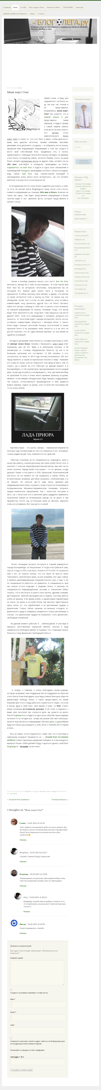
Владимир (24, 874)
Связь (32, 13)
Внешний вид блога (82, 248)
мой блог (27, 173)
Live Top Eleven (83, 198)
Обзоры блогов (81, 277)
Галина (23, 823)
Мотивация (79, 269)
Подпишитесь (19, 715)
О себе (23, 7)
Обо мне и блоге (48, 192)
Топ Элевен (79, 289)
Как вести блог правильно (18, 799)
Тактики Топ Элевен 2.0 (83, 194)
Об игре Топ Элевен (83, 184)
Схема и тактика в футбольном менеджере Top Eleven (81, 356)
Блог (15, 7)
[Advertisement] (50, 65)
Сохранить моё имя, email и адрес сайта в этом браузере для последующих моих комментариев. (37, 1042)
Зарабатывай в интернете (15, 13)
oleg (20, 88)
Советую (79, 7)
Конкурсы (25, 170)
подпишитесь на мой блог (19, 167)
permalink (13, 794)
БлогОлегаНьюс (81, 244)
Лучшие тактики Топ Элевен (83, 187)
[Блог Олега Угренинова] (50, 31)
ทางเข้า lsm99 (80, 330)
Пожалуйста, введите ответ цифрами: (27, 1050)
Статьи (41, 13)
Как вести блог (53, 7)
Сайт (12, 1025)
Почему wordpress (60, 799)
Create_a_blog (80, 235)
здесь (51, 721)
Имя (12, 999)
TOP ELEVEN (68, 7)
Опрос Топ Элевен (83, 191)
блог (48, 791)
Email (13, 1012)
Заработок (79, 261)
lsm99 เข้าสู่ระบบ (81, 339)
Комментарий (16, 958)
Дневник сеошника (82, 254)
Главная (7, 7)
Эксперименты (80, 293)
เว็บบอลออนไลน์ (80, 322)
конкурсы (54, 791)
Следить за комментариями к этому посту (29, 993)
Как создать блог (36, 7)
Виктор (23, 924)
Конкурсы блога (81, 265)
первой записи (51, 117)
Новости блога (80, 273)
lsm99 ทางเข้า (80, 313)
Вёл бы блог (62, 281)
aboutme (43, 791)
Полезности (79, 285)
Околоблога (79, 281)
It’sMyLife (28, 791)
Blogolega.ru (12, 746)
